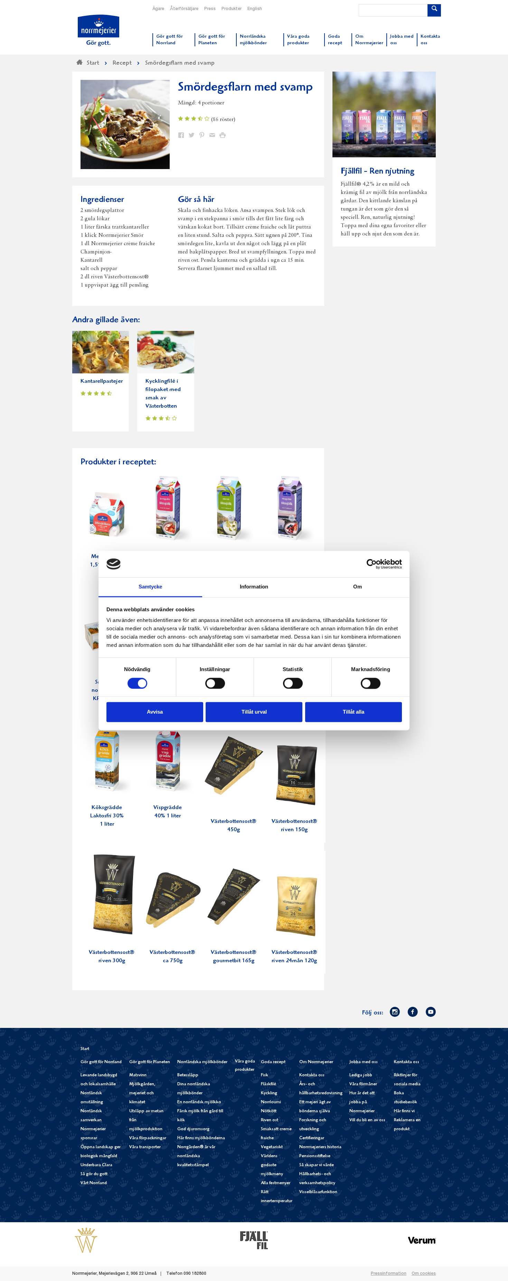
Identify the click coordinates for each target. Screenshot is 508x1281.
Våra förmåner (363, 1084)
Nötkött (268, 1111)
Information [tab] (254, 587)
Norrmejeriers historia (320, 1147)
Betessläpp (187, 1075)
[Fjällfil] (254, 1240)
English (254, 9)
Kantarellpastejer (102, 381)
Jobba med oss (363, 1062)
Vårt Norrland (94, 1183)
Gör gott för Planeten (149, 1062)
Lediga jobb (360, 1075)
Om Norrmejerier (316, 1062)
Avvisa (155, 712)
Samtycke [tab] (150, 587)
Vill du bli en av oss (367, 1120)
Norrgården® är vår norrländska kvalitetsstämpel (196, 1156)
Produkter (232, 9)
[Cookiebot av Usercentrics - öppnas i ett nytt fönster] (371, 564)
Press (210, 9)
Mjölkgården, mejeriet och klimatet (142, 1093)
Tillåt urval (254, 712)
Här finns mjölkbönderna (201, 1138)
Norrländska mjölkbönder (202, 1062)
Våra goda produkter (245, 1065)
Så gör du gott (94, 1174)
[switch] (215, 682)
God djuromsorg (193, 1129)
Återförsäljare (184, 9)
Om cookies (424, 1274)
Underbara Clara (96, 1165)
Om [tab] (357, 587)
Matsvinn (138, 1075)
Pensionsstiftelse (314, 1156)
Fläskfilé (268, 1084)
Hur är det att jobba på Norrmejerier (362, 1102)
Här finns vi (404, 1111)
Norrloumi (271, 1102)
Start (85, 1049)
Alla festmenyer (275, 1183)
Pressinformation (388, 1274)
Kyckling (269, 1093)
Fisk (264, 1075)
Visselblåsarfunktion (318, 1192)
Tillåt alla (353, 712)
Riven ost (269, 1120)
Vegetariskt (272, 1147)
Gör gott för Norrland (101, 1062)
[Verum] (422, 1240)
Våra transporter (145, 1147)
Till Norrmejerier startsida (98, 30)
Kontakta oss (311, 1075)
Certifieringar (311, 1138)
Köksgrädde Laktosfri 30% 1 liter (107, 816)
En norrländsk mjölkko (199, 1102)
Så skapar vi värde (316, 1165)
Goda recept (273, 1062)
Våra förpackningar (147, 1138)
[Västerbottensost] (86, 1240)
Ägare (158, 9)
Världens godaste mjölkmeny (272, 1165)
